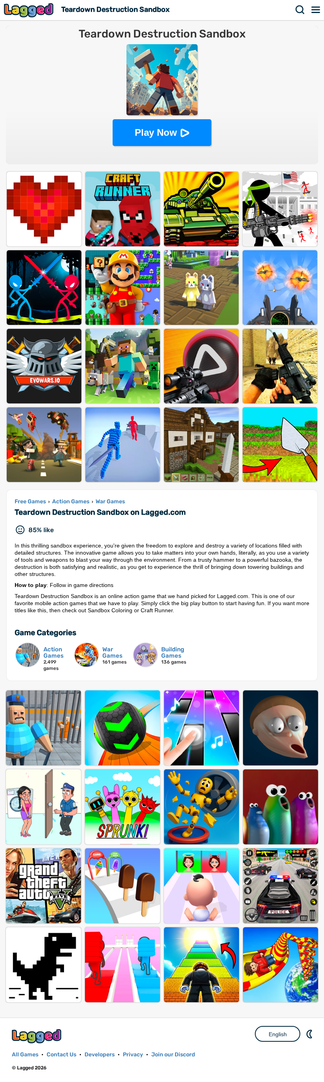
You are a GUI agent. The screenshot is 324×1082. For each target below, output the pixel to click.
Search (300, 10)
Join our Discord (173, 1054)
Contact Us (61, 1054)
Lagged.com (37, 1036)
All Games (25, 1054)
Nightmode (310, 1034)
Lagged (29, 10)
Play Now (156, 132)
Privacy (133, 1054)
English (278, 1034)
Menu (316, 10)
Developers (100, 1054)
